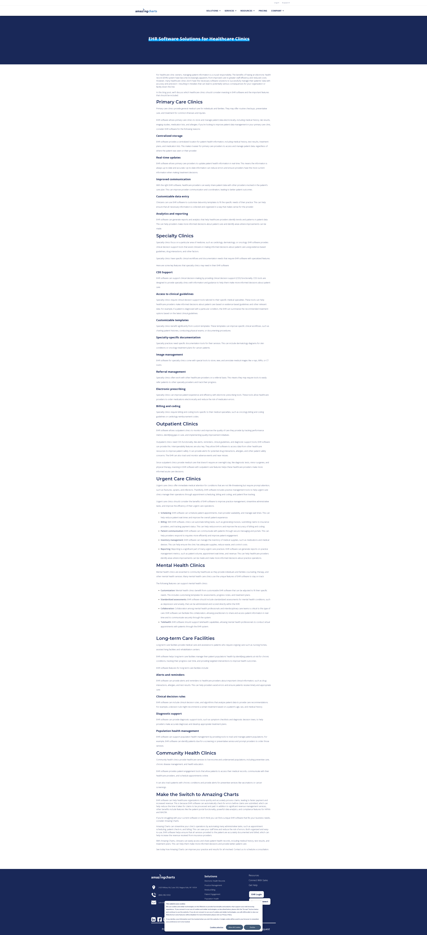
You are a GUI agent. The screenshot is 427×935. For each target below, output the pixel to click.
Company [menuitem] (276, 10)
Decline (252, 927)
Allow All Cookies (235, 927)
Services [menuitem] (229, 10)
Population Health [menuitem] (211, 899)
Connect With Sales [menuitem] (258, 880)
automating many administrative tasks (225, 826)
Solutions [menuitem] (212, 10)
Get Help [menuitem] (253, 885)
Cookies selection (216, 927)
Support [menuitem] (286, 3)
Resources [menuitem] (246, 10)
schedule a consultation (257, 849)
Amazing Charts (168, 840)
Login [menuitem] (276, 3)
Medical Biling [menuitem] (209, 890)
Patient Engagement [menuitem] (212, 894)
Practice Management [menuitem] (213, 885)
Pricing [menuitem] (263, 10)
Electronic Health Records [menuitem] (214, 881)
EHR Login (256, 894)
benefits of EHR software (204, 501)
